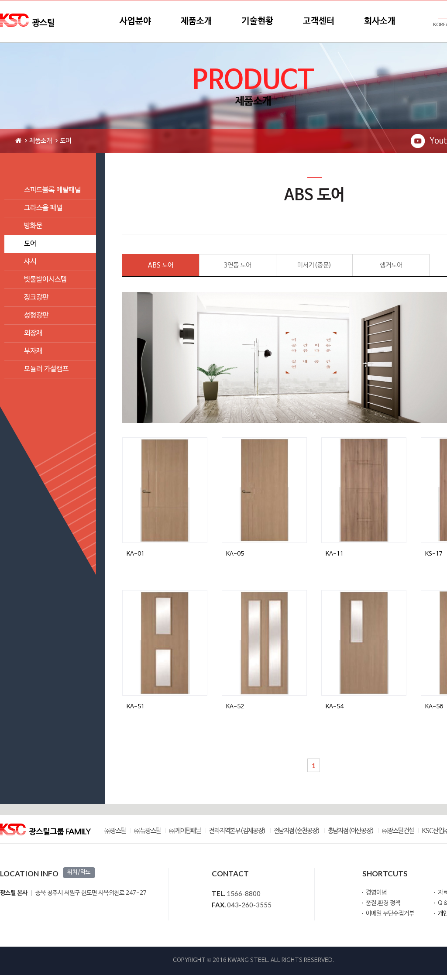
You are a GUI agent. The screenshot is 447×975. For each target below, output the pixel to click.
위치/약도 (79, 872)
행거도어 (391, 265)
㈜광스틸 (115, 831)
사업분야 (135, 21)
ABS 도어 (160, 265)
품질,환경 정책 (383, 903)
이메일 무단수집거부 (390, 913)
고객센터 (318, 21)
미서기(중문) (314, 265)
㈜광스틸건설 (398, 831)
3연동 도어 (237, 265)
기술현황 (257, 21)
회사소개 (379, 21)
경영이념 (376, 892)
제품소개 (196, 21)
